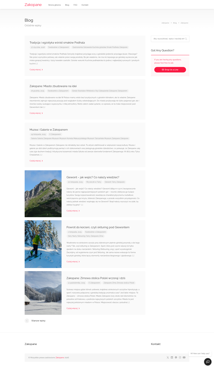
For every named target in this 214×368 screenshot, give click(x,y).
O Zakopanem (55, 134)
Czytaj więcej (35, 69)
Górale (74, 91)
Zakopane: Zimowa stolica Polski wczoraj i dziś (96, 278)
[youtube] (184, 357)
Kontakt (85, 5)
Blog (67, 5)
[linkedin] (171, 357)
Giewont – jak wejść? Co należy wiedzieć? (93, 177)
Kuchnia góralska (99, 47)
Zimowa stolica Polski (125, 283)
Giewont (108, 182)
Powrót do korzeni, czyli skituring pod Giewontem (98, 227)
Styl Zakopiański (102, 91)
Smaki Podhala (113, 47)
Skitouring (81, 236)
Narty (74, 236)
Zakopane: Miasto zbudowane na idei (53, 86)
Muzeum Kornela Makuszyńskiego (73, 138)
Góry (70, 236)
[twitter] (167, 357)
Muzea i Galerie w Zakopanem (49, 129)
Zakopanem (122, 91)
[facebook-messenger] (175, 357)
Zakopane (33, 4)
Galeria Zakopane (44, 138)
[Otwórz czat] (208, 362)
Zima (101, 236)
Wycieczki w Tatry (93, 182)
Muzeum (55, 138)
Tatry (114, 182)
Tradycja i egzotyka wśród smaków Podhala (57, 42)
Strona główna (54, 5)
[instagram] (180, 357)
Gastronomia (78, 47)
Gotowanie (87, 47)
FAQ (75, 5)
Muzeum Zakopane (112, 138)
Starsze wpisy (38, 320)
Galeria (34, 138)
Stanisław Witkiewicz (86, 91)
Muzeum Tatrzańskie (95, 138)
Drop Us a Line (171, 70)
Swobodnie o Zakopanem (58, 47)
